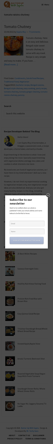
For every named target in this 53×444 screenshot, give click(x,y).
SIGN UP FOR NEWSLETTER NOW (26, 240)
